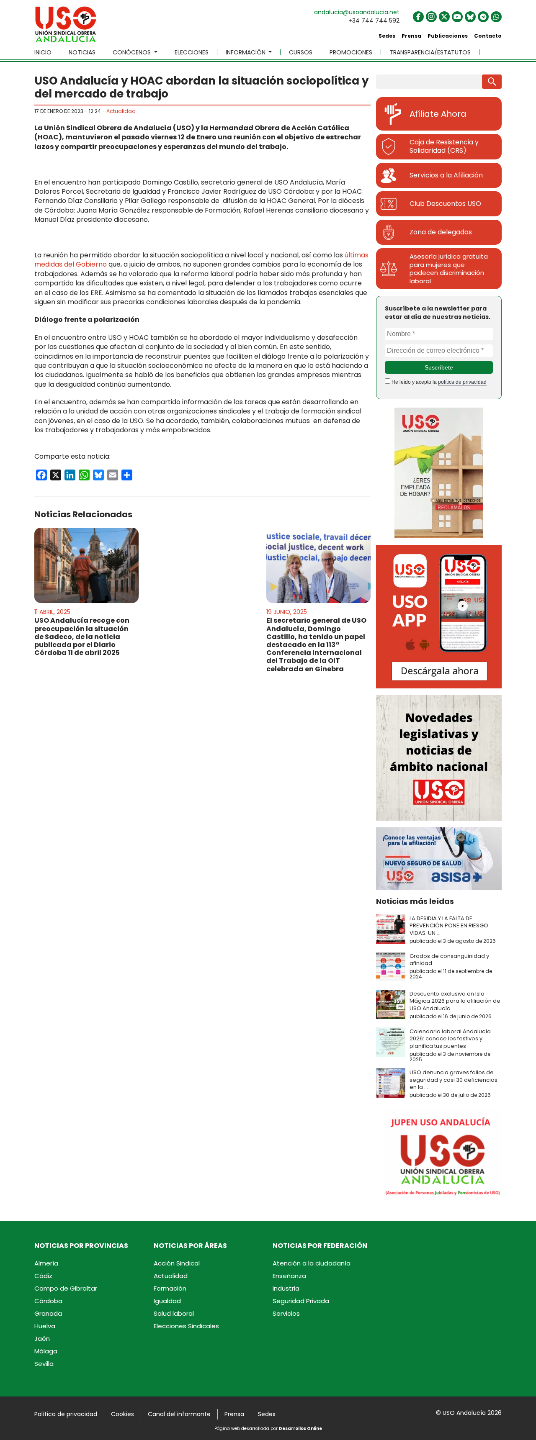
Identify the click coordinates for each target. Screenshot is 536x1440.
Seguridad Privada (301, 1300)
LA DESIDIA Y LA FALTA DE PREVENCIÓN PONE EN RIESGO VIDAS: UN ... (449, 925)
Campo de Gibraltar (65, 1288)
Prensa (411, 35)
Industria (286, 1288)
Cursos (300, 52)
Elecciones (192, 52)
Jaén (42, 1338)
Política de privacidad (65, 1414)
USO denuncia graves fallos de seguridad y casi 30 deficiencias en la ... (453, 1079)
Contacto (488, 35)
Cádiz (43, 1275)
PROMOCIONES (351, 52)
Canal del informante (179, 1414)
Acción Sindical (177, 1263)
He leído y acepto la (438, 382)
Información (246, 52)
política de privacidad (462, 382)
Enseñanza (289, 1275)
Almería (46, 1263)
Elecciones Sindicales (186, 1326)
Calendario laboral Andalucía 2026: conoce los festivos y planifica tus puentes (450, 1038)
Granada (48, 1313)
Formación (170, 1288)
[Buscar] (492, 81)
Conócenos (132, 52)
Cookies (122, 1414)
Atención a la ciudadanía (311, 1263)
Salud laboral (174, 1313)
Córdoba (48, 1300)
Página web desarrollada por (268, 1428)
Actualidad (121, 111)
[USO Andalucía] (65, 27)
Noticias (82, 52)
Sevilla (44, 1363)
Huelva (44, 1326)
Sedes (387, 35)
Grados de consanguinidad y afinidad (449, 960)
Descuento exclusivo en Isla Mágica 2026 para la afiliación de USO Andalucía (455, 1001)
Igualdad (167, 1300)
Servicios (286, 1313)
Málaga (45, 1351)
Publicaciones (448, 35)
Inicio (43, 52)
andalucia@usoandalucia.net (356, 12)
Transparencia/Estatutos (430, 52)
